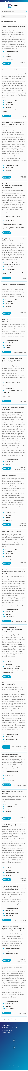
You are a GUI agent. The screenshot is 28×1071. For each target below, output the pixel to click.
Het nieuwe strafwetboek (9, 70)
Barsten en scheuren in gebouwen (12, 531)
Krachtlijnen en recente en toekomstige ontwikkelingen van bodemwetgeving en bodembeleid (13, 571)
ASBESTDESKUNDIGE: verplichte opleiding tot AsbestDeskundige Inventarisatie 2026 (12, 360)
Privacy (17, 1066)
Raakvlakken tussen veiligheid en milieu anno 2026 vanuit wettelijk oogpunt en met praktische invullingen (13, 124)
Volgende (16, 1019)
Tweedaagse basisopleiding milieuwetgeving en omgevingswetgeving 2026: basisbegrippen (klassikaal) (14, 928)
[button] (26, 5)
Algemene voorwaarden (13, 1067)
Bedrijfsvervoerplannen (9, 475)
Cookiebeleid (10, 1066)
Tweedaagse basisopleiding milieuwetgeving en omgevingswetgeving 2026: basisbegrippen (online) (14, 888)
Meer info (6, 63)
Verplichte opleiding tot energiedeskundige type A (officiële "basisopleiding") (12, 185)
